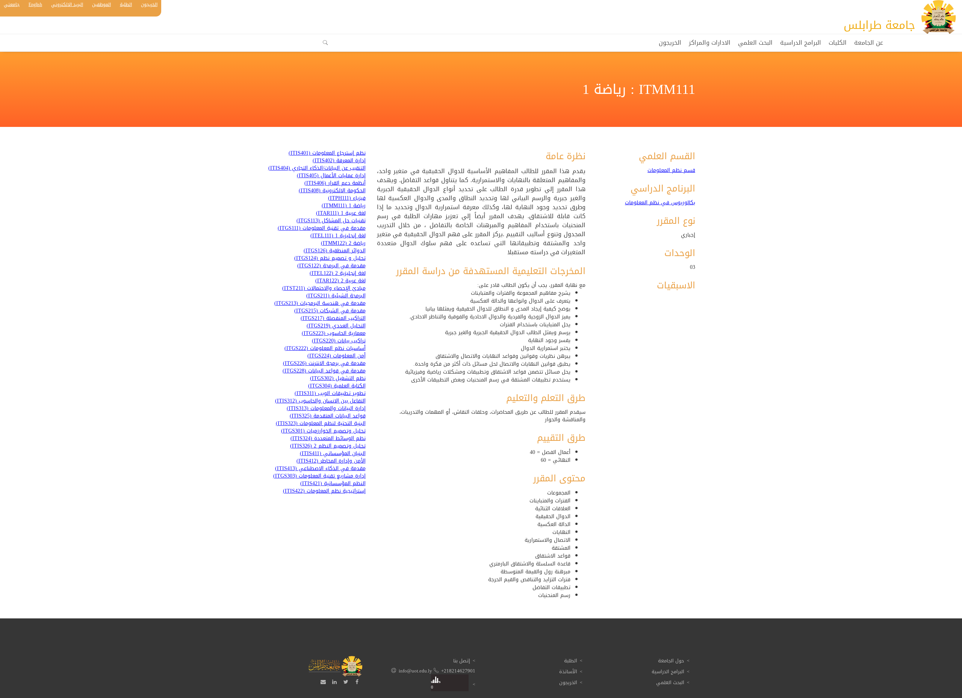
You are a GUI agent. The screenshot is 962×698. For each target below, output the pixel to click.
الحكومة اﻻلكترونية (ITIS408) (332, 190)
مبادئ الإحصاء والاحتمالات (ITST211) (324, 288)
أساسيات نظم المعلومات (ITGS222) (325, 348)
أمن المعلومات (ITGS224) (336, 356)
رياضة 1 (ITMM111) (344, 206)
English (35, 4)
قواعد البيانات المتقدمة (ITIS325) (328, 416)
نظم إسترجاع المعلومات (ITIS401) (327, 153)
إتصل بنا (461, 660)
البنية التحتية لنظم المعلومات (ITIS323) (321, 423)
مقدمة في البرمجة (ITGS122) (331, 266)
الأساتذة (568, 671)
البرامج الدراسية (800, 42)
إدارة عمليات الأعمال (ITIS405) (331, 175)
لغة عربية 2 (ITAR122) (340, 281)
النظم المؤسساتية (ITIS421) (333, 483)
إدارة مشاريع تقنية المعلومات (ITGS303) (319, 476)
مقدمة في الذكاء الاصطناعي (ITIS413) (320, 468)
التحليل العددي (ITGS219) (336, 326)
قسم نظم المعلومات (671, 170)
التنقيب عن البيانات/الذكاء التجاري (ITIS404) (317, 168)
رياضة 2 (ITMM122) (343, 243)
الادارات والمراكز (710, 42)
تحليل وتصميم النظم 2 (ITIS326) (328, 446)
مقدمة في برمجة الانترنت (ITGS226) (324, 363)
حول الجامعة (671, 660)
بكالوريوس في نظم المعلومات (660, 203)
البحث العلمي (755, 42)
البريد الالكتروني (67, 4)
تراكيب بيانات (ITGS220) (339, 341)
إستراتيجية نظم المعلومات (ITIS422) (324, 491)
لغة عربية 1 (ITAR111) (341, 213)
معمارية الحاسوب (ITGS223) (334, 333)
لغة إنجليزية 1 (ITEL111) (338, 236)
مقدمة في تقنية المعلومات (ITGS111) (322, 228)
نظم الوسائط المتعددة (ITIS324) (328, 438)
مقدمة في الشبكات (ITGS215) (330, 311)
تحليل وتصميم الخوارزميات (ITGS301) (323, 431)
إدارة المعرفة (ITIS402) (339, 160)
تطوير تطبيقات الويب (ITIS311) (330, 393)
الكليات (838, 42)
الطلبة (126, 4)
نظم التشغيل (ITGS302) (338, 378)
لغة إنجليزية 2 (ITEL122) (338, 273)
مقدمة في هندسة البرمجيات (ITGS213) (320, 303)
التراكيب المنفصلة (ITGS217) (333, 318)
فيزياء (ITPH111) (347, 198)
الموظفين (101, 4)
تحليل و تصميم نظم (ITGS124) (330, 258)
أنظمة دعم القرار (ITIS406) (335, 183)
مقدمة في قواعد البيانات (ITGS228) (324, 371)
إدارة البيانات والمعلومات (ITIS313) (326, 408)
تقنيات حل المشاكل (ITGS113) (331, 221)
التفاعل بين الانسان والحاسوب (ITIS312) (320, 401)
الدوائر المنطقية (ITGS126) (335, 251)
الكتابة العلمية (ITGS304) (337, 386)
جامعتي (12, 4)
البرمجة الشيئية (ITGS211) (336, 296)
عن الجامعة (868, 42)
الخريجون (149, 4)
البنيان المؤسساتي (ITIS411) (333, 453)
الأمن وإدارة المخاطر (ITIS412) (331, 461)
